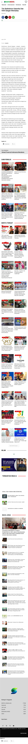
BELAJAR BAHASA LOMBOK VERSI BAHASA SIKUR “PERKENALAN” (16, 496)
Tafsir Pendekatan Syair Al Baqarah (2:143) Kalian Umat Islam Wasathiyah (16, 574)
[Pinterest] (9, 17)
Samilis (6, 43)
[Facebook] (2, 17)
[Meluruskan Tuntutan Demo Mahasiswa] (4, 623)
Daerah (16, 204)
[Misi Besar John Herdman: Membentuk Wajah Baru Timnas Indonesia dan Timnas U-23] (20, 340)
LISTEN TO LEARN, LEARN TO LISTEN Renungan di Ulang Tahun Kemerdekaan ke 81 (16, 650)
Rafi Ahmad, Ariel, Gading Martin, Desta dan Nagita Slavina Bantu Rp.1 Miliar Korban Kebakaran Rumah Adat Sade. (7, 215)
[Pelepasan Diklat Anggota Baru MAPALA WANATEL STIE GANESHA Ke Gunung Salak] (7, 303)
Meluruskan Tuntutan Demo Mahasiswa (15, 622)
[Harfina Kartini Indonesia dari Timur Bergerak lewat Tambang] (20, 229)
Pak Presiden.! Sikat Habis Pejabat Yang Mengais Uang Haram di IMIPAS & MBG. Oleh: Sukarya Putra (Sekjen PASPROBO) (7, 254)
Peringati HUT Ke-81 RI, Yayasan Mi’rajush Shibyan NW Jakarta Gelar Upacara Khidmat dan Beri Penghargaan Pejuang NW (16, 658)
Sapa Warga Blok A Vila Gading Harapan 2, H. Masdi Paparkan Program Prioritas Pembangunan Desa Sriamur (16, 581)
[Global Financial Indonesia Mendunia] (20, 166)
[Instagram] (6, 725)
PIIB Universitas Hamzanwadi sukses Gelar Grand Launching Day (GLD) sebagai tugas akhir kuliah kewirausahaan (7, 329)
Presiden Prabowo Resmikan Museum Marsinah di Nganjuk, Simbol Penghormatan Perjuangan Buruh (19, 254)
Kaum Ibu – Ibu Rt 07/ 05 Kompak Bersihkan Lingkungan (19, 272)
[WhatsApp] (13, 17)
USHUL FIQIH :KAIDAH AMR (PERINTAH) (12, 491)
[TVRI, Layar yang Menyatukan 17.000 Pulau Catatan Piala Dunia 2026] (7, 229)
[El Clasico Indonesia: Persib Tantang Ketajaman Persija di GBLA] (20, 321)
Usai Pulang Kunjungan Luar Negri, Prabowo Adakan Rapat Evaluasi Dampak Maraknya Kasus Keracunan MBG (20, 403)
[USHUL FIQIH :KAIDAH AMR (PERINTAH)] (14, 484)
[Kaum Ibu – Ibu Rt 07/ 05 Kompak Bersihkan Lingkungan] (20, 265)
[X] (6, 17)
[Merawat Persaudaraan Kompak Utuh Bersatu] (7, 286)
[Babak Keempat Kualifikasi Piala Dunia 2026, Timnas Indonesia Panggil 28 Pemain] (7, 414)
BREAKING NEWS (18, 226)
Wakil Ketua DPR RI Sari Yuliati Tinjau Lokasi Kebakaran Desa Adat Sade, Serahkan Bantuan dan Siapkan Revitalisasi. (20, 215)
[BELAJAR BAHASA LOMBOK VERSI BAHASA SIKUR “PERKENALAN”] (4, 496)
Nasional (4, 204)
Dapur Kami (23, 733)
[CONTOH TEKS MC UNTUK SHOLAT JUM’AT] (4, 503)
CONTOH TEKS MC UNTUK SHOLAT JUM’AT (16, 502)
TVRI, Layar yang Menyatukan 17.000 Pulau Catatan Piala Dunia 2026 (6, 237)
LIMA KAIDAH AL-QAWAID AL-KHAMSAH (15, 508)
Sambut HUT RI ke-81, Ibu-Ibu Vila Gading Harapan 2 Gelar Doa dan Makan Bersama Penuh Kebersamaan (16, 665)
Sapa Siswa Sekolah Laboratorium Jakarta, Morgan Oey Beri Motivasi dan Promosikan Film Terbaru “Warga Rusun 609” (16, 609)
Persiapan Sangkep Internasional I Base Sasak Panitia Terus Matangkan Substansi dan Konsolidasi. (17, 636)
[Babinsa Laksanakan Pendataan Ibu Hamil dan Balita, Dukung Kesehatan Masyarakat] (20, 303)
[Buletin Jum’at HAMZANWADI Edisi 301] (4, 616)
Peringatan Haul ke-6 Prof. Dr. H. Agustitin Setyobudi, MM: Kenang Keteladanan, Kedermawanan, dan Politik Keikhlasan (20, 196)
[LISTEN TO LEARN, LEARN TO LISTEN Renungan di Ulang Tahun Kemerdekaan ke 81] (4, 650)
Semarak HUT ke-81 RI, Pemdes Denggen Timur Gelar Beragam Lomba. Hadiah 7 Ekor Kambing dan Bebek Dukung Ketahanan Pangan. (16, 672)
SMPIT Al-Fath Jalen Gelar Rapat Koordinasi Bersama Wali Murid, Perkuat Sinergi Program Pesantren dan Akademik (7, 196)
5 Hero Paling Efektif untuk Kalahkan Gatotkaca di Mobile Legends (20, 383)
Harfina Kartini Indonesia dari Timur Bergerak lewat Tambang (19, 237)
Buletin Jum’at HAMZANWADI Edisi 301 (15, 615)
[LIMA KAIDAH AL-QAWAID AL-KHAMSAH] (4, 509)
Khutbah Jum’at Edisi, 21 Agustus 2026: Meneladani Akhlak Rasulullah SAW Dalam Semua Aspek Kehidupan (16, 629)
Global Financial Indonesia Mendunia (13, 152)
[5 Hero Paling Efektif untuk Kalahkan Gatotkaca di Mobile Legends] (20, 376)
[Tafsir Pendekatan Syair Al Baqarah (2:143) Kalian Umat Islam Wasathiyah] (4, 574)
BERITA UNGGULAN (5, 163)
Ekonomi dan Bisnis (18, 163)
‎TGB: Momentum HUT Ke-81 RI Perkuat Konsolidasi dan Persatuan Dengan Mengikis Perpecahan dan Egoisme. (17, 643)
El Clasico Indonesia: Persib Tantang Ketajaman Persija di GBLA (20, 328)
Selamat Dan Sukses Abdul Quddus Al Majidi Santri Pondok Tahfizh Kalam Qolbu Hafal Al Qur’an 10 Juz (7, 403)
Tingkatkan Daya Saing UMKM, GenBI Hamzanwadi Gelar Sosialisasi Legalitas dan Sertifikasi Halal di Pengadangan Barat (16, 588)
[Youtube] (13, 725)
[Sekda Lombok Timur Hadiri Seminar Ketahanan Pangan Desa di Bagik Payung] (4, 595)
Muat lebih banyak (13, 445)
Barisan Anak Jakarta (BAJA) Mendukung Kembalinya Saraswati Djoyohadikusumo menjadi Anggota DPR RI (7, 384)
